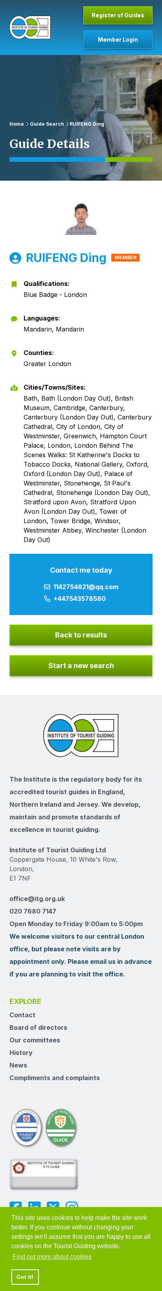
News (18, 1065)
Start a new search (81, 665)
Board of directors (38, 1027)
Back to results (81, 635)
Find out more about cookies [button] (52, 1256)
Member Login (118, 39)
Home (16, 124)
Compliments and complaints (54, 1078)
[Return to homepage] (30, 27)
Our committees (34, 1040)
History (21, 1053)
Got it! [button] (25, 1277)
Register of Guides (118, 15)
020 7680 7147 (32, 911)
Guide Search (47, 124)
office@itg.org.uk (37, 899)
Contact (22, 1015)
